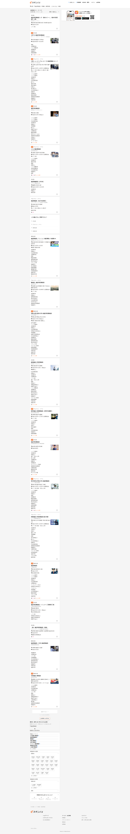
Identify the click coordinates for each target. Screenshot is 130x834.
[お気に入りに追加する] (57, 28)
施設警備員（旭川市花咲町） (39, 201)
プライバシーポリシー (66, 819)
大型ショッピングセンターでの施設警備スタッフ (44, 61)
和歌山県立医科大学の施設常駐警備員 (41, 313)
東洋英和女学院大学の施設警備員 (40, 481)
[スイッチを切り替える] (41, 11)
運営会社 (63, 822)
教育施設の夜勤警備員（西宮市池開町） (42, 411)
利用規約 (63, 817)
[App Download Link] (78, 18)
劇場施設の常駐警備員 (37, 362)
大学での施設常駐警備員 (37, 35)
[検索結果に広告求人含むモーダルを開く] (34, 11)
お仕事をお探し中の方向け (48, 817)
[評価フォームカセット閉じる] (58, 795)
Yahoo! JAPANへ (34, 828)
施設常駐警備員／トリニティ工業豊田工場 (42, 604)
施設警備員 (34, 565)
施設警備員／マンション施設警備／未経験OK (43, 238)
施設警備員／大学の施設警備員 (39, 643)
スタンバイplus (84, 817)
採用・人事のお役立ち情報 (86, 819)
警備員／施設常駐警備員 (37, 282)
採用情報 (63, 824)
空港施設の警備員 (36, 675)
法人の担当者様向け (46, 819)
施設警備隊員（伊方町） (37, 181)
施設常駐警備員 (35, 108)
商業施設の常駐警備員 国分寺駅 (39, 517)
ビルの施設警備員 (36, 149)
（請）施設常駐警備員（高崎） (39, 627)
